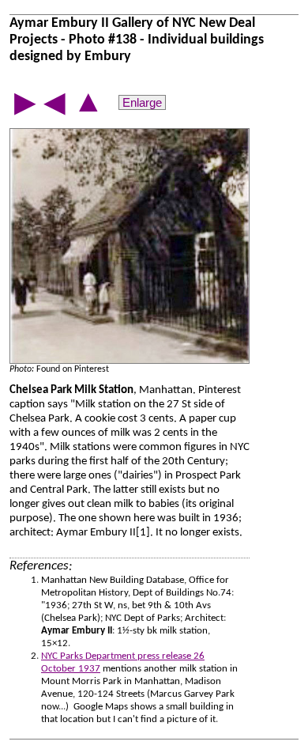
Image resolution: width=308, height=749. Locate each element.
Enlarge (142, 102)
